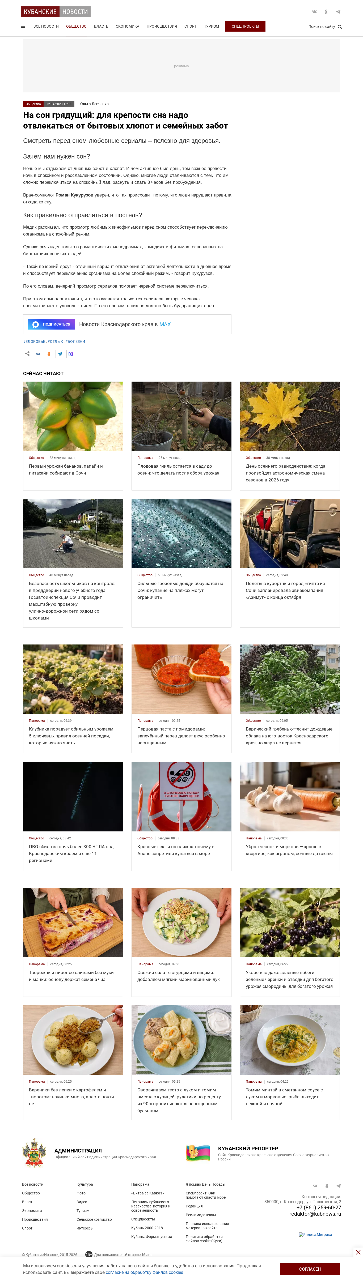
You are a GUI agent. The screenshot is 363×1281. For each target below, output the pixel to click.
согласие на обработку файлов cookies (144, 1272)
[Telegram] (60, 354)
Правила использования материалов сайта (207, 1226)
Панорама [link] (145, 458)
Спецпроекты (245, 26)
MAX (165, 324)
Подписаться (56, 324)
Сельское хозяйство (94, 1219)
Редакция (194, 1206)
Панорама (140, 1184)
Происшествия (162, 26)
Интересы (85, 1228)
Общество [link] (36, 458)
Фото (81, 1193)
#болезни (75, 341)
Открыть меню (23, 27)
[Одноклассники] (49, 354)
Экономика (127, 26)
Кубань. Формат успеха (151, 1237)
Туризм (211, 26)
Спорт (190, 26)
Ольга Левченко (94, 104)
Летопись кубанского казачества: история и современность (150, 1206)
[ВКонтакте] (38, 354)
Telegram (338, 12)
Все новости (46, 26)
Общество (76, 26)
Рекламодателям (201, 1215)
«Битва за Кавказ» (147, 1193)
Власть (101, 26)
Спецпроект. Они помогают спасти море (206, 1195)
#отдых (55, 341)
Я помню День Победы (205, 1184)
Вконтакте (314, 12)
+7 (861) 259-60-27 (319, 1207)
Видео (82, 1202)
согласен (310, 1269)
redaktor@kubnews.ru (315, 1214)
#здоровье (34, 341)
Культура (85, 1184)
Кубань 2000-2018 (147, 1228)
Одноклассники (326, 12)
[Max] (70, 354)
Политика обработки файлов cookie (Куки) (204, 1239)
